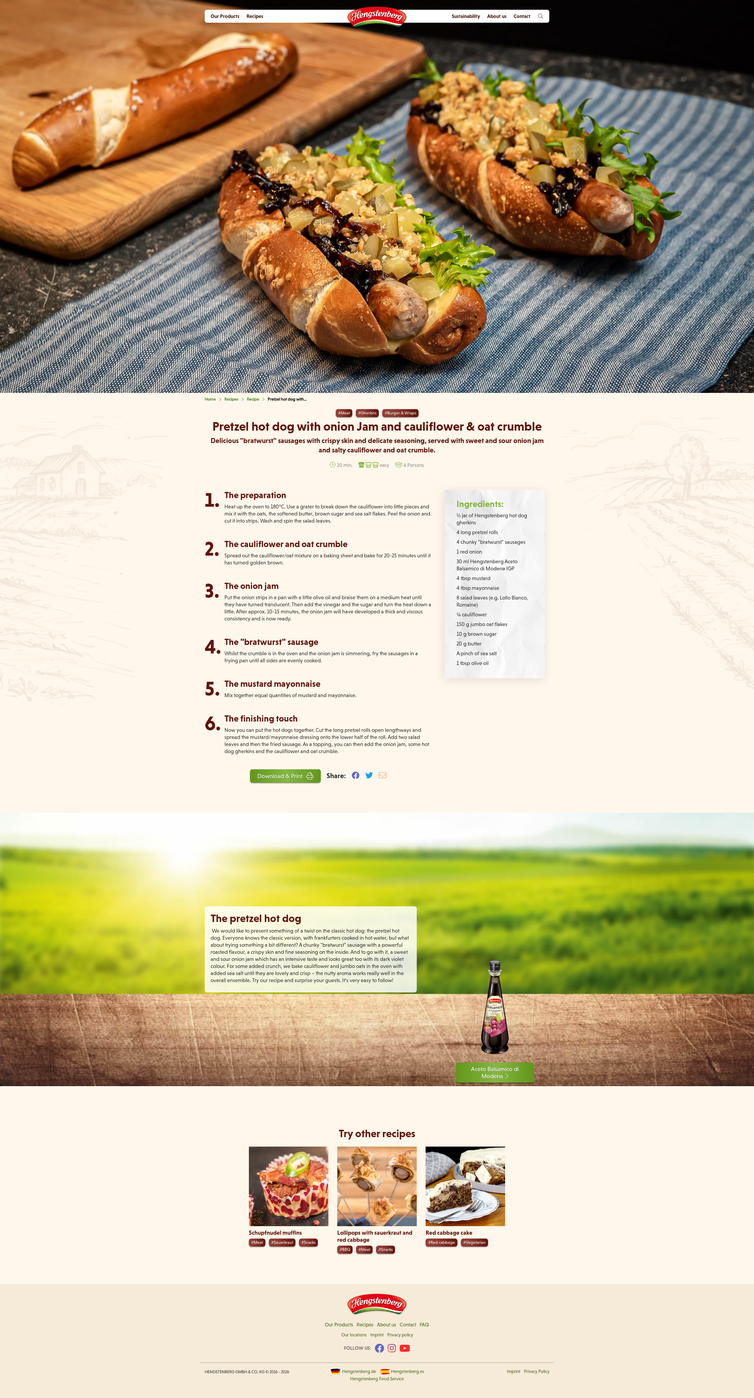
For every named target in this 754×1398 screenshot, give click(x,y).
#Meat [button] (344, 413)
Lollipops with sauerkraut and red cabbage (374, 1236)
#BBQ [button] (345, 1249)
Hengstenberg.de (359, 1371)
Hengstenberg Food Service (377, 1378)
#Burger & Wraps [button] (400, 413)
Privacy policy (400, 1335)
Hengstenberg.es (407, 1371)
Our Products (225, 16)
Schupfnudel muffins (275, 1232)
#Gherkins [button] (367, 413)
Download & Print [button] (280, 776)
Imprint (377, 1335)
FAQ (424, 1325)
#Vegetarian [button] (474, 1242)
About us (386, 1325)
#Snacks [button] (308, 1242)
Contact (408, 1325)
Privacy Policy (536, 1371)
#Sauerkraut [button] (282, 1242)
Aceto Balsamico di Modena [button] (495, 1073)
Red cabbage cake (449, 1232)
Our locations (354, 1335)
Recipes (255, 16)
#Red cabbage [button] (441, 1242)
